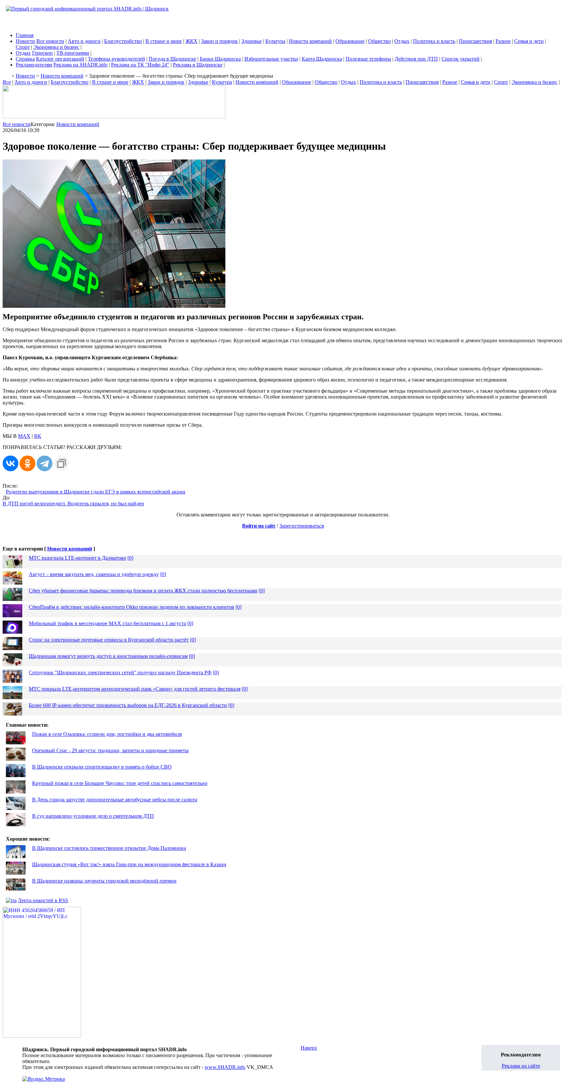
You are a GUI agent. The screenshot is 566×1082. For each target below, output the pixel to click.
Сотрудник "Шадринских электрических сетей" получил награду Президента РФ (120, 672)
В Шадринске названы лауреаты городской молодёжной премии (104, 881)
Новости (25, 41)
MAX (24, 436)
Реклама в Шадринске (197, 64)
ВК (37, 436)
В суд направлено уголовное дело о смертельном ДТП (93, 816)
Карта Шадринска (322, 59)
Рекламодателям (34, 64)
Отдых (401, 41)
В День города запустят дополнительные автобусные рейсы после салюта (114, 799)
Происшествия (475, 41)
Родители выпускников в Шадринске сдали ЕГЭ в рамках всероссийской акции (95, 491)
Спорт (23, 47)
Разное (503, 41)
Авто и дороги (84, 41)
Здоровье (251, 41)
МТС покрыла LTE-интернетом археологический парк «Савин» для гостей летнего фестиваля (134, 689)
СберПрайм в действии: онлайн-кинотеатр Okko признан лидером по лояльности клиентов (131, 607)
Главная (24, 35)
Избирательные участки (271, 59)
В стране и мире (163, 41)
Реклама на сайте (521, 1066)
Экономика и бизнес (56, 47)
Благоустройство (123, 41)
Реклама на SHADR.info (80, 64)
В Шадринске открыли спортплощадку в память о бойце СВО (102, 767)
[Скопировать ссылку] (61, 463)
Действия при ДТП (416, 59)
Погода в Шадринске (172, 59)
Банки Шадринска (220, 59)
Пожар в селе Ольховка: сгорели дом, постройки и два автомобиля (107, 734)
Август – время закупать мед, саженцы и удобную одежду (94, 574)
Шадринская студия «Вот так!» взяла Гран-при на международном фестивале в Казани (129, 864)
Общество (379, 41)
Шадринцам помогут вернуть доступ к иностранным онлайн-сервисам (108, 656)
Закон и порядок (219, 41)
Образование (350, 41)
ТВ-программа (72, 53)
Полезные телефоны (368, 59)
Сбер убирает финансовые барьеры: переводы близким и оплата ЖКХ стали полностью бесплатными (143, 590)
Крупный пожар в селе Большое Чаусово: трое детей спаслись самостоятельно (119, 783)
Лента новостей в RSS (43, 900)
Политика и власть (434, 41)
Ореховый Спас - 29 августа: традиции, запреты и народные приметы (110, 750)
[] (130, 558)
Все (7, 82)
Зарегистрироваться (301, 526)
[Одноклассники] (27, 463)
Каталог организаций (60, 59)
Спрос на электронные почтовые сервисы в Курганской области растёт (109, 640)
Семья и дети (529, 41)
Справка (25, 59)
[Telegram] (44, 463)
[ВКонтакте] (10, 463)
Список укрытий (461, 59)
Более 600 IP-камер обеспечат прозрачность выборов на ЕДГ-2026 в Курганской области (128, 705)
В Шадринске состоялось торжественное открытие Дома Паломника (109, 848)
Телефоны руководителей (116, 59)
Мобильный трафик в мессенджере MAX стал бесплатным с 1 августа (107, 623)
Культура (275, 41)
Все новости (50, 41)
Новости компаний (310, 41)
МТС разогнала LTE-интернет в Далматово (77, 558)
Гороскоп (42, 53)
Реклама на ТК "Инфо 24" (140, 64)
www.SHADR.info (225, 1067)
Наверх (309, 1048)
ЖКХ (191, 41)
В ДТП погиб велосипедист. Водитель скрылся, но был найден (73, 503)
